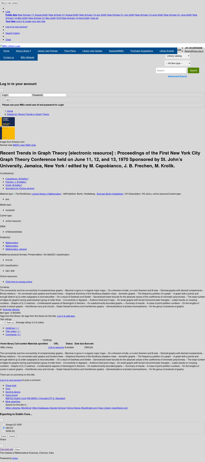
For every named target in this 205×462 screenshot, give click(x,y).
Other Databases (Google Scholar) (49, 407)
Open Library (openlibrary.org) (113, 407)
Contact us (8, 57)
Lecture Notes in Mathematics (46, 193)
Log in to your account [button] (11, 380)
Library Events (167, 50)
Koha (15, 458)
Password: (37, 95)
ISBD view (30, 145)
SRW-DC (10, 431)
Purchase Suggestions (142, 50)
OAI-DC (9, 427)
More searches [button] (13, 401)
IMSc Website (27, 57)
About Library (23, 50)
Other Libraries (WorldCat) (19, 407)
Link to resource (56, 347)
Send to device (13, 391)
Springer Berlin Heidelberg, (110, 193)
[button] (8, 11)
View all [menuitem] (94, 18)
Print (8, 388)
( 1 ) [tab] (12, 328)
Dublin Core (20, 398)
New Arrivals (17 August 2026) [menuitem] (33, 14)
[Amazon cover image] (7, 138)
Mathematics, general (16, 249)
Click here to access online (19, 281)
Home (6, 50)
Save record (12, 395)
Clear (8, 39)
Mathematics (12, 242)
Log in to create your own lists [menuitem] (30, 21)
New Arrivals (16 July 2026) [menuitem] (93, 14)
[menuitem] (11, 14)
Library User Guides (92, 50)
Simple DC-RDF (14, 424)
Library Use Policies (48, 50)
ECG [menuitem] (58, 18)
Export (3, 436)
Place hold (11, 385)
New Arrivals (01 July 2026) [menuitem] (121, 14)
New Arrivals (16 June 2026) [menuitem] (149, 14)
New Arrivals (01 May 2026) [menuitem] (42, 18)
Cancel (12, 436)
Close (17, 449)
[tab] (13, 331)
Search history (13, 33)
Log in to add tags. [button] (66, 316)
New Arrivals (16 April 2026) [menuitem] (76, 18)
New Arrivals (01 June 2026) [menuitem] (178, 14)
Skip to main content (9, 3)
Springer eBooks (11, 309)
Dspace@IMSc (116, 50)
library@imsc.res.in (194, 51)
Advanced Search (177, 76)
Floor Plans (70, 50)
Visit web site (6, 449)
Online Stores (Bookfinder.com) (82, 407)
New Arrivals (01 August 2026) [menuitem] (64, 14)
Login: (5, 95)
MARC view (19, 145)
